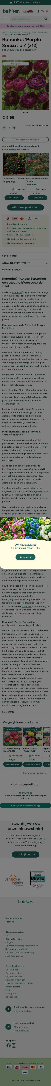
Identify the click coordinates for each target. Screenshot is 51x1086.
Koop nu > (25, 557)
